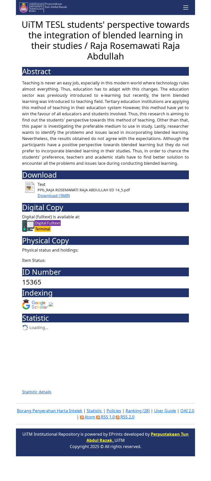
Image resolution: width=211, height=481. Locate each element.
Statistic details (36, 392)
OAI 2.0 (187, 411)
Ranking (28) (138, 411)
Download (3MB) (54, 196)
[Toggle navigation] (186, 7)
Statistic (94, 411)
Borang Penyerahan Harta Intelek (49, 411)
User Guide (165, 411)
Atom (89, 417)
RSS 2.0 (126, 417)
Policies (114, 411)
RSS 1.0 (107, 417)
